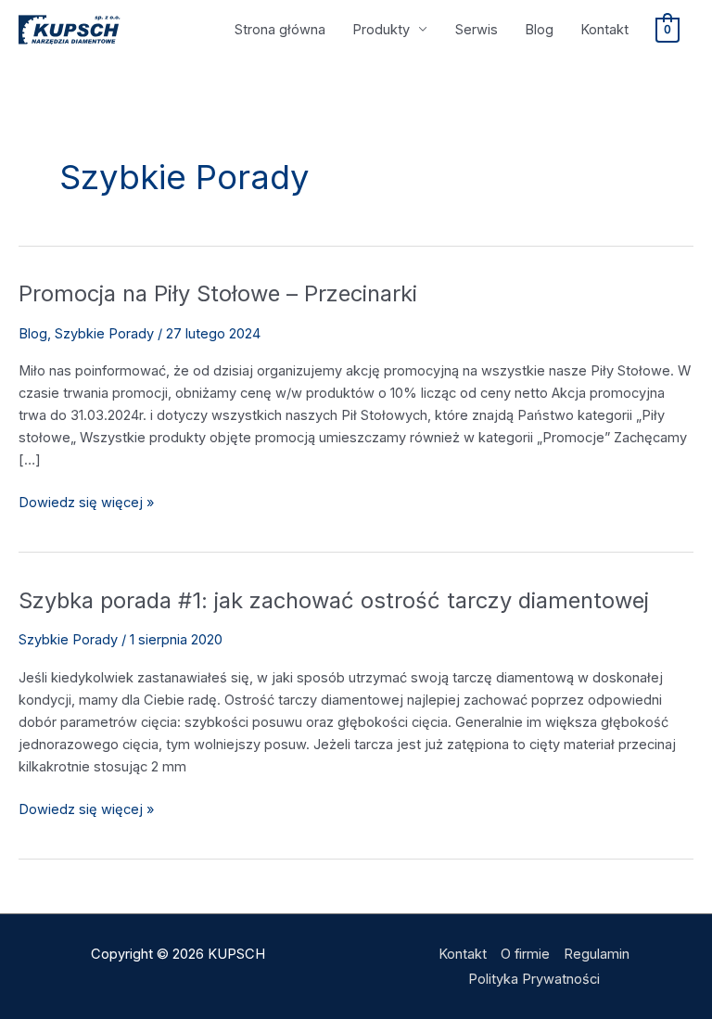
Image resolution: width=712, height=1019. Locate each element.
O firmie (525, 954)
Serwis (476, 29)
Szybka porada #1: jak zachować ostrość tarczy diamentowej (334, 600)
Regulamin (596, 954)
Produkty (381, 29)
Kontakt (604, 29)
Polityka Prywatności (534, 979)
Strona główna (280, 29)
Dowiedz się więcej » (86, 501)
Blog (539, 29)
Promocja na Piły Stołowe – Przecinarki (218, 293)
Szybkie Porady (104, 333)
